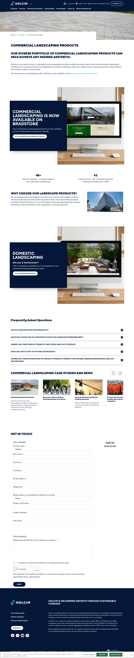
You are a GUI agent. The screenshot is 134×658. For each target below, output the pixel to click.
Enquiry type (18, 446)
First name (17, 454)
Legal (61, 651)
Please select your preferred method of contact (34, 495)
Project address (20, 512)
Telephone (18, 487)
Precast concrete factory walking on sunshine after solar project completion (120, 399)
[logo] (19, 4)
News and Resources (83, 9)
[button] (113, 373)
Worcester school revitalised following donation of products (54, 398)
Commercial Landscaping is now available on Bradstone (36, 118)
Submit (19, 584)
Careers (72, 3)
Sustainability (49, 9)
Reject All (102, 654)
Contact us (17, 628)
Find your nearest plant (19, 620)
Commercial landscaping (35, 35)
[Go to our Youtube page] (23, 635)
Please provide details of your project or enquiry (34, 540)
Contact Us (117, 3)
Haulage (32, 651)
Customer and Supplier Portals (100, 3)
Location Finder (82, 3)
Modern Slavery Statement (73, 651)
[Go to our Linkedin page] (13, 635)
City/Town (17, 521)
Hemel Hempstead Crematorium (22, 397)
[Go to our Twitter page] (18, 635)
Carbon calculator (17, 617)
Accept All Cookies (115, 654)
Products (14, 9)
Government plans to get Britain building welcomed (86, 398)
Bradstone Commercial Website (84, 73)
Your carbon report (17, 613)
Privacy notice (52, 651)
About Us (71, 9)
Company (17, 470)
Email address (19, 478)
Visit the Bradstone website (25, 273)
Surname (17, 462)
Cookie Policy (41, 651)
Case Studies (61, 9)
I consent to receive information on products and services (43, 563)
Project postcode (20, 503)
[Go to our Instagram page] (28, 635)
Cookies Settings (89, 654)
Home (15, 35)
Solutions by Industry (35, 9)
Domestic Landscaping (28, 255)
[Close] (131, 655)
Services (22, 9)
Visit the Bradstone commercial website (30, 136)
